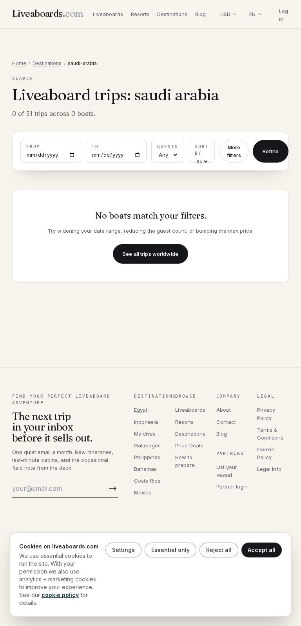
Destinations (172, 14)
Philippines (147, 457)
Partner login (232, 486)
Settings (123, 549)
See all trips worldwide (150, 254)
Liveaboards (108, 14)
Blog (200, 14)
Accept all (262, 549)
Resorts (140, 14)
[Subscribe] (111, 489)
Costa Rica (147, 481)
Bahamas (145, 469)
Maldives (145, 434)
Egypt (140, 410)
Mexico (143, 492)
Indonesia (146, 422)
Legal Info (269, 469)
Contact (226, 422)
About (223, 410)
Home (19, 63)
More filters (234, 151)
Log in (283, 15)
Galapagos (147, 445)
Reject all (219, 549)
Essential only (170, 549)
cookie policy (60, 595)
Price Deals (189, 445)
